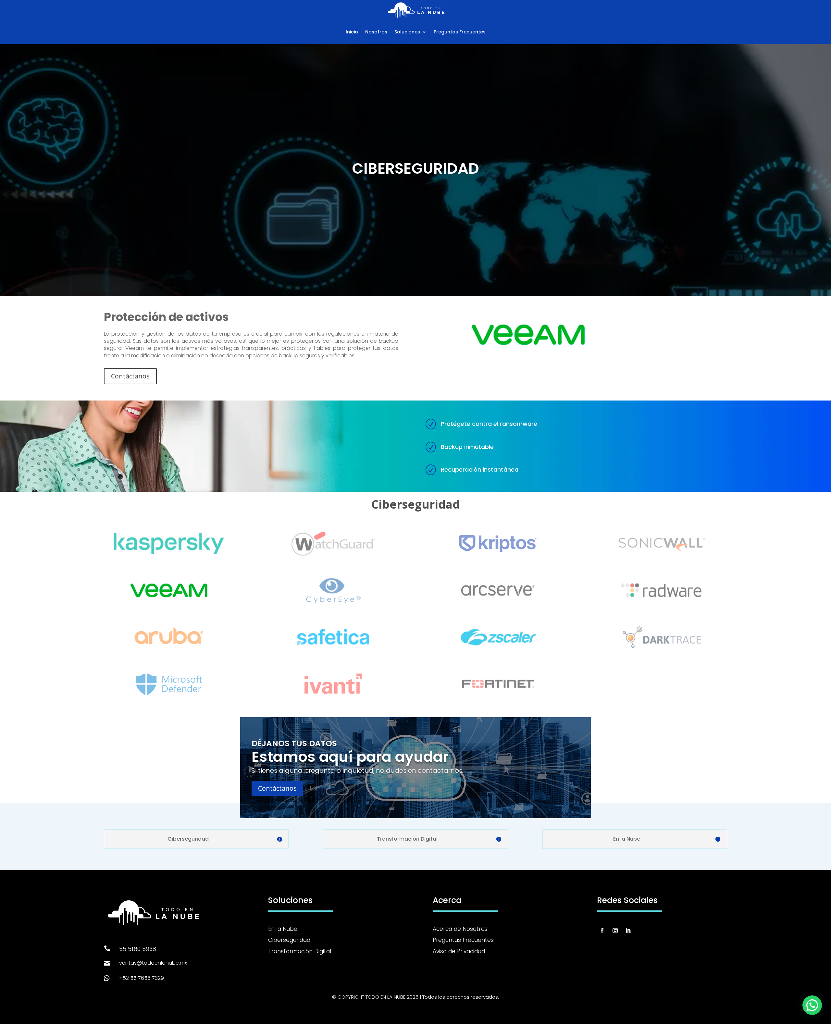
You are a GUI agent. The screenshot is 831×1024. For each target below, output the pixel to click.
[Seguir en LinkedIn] (628, 930)
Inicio (352, 32)
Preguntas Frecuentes (460, 32)
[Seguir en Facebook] (602, 930)
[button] (812, 1005)
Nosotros (376, 32)
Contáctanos (130, 376)
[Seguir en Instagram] (615, 930)
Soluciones (407, 32)
